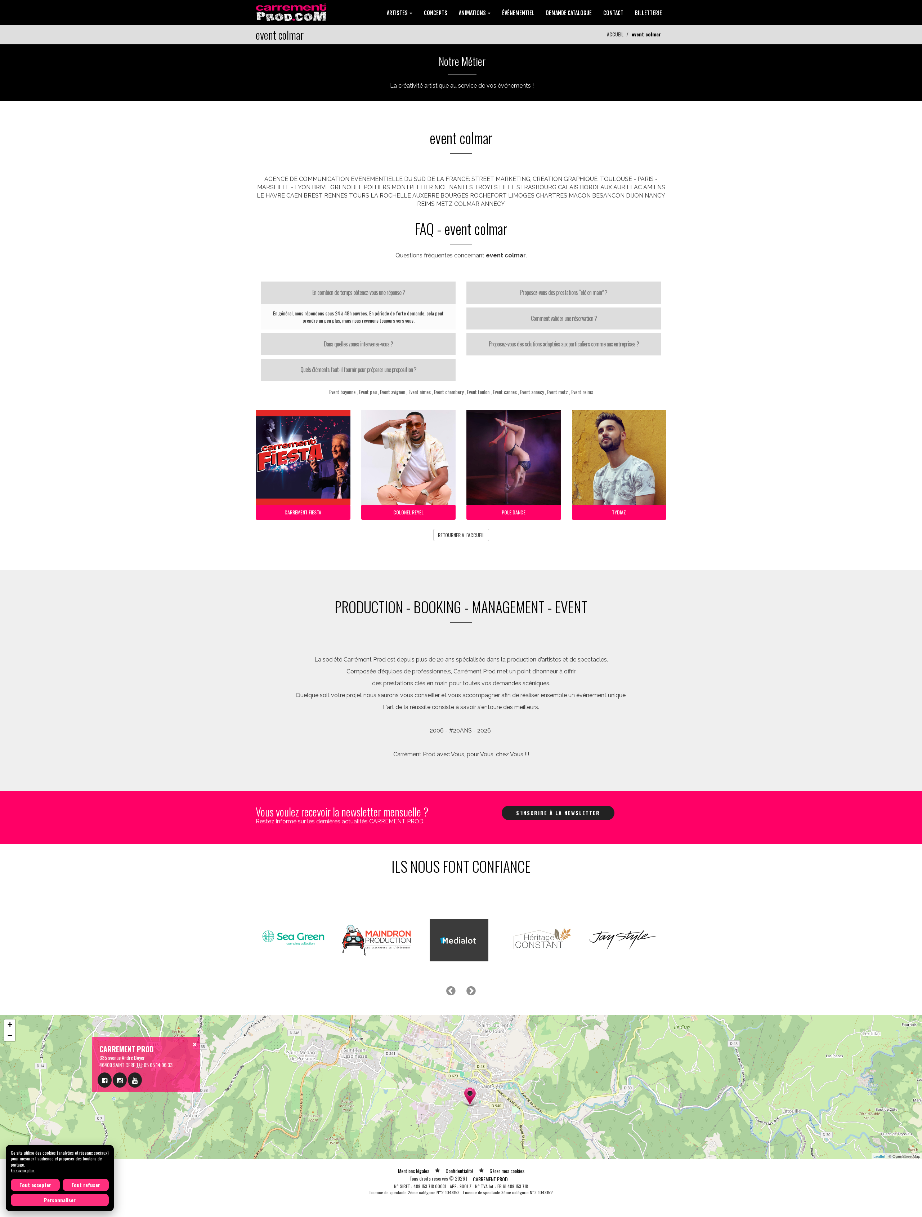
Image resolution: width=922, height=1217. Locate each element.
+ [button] (10, 1024)
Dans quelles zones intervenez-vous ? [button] (358, 344)
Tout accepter (35, 1185)
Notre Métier (462, 61)
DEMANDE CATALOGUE (569, 13)
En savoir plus (23, 1170)
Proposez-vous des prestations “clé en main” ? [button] (563, 292)
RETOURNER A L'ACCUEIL (461, 535)
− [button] (10, 1035)
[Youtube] (135, 1080)
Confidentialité (459, 1170)
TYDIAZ (619, 512)
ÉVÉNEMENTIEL (518, 13)
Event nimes (419, 391)
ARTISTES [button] (398, 13)
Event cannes (505, 391)
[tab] (358, 293)
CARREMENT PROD (490, 1179)
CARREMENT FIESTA (303, 512)
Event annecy (532, 391)
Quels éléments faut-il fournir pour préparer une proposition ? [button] (358, 369)
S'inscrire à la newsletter (558, 813)
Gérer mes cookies (506, 1170)
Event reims (582, 391)
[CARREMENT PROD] (292, 12)
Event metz (557, 391)
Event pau (368, 391)
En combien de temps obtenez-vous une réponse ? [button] (358, 292)
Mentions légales (413, 1170)
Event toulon (478, 391)
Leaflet (879, 1156)
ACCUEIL (615, 34)
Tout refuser (85, 1185)
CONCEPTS (435, 13)
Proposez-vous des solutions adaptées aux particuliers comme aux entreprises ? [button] (564, 344)
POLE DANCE (513, 512)
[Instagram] (120, 1080)
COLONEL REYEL (408, 512)
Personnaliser (60, 1200)
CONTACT (613, 13)
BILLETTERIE (648, 13)
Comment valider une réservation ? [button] (564, 318)
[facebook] (105, 1080)
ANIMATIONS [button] (473, 13)
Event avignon (392, 391)
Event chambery (449, 391)
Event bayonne (342, 391)
